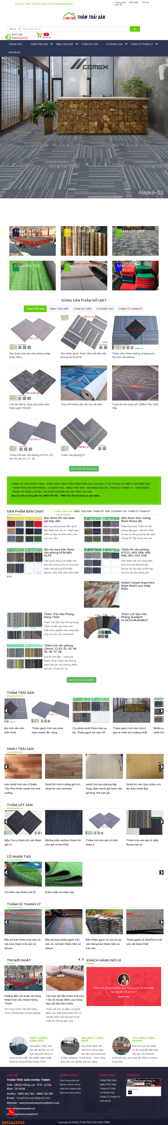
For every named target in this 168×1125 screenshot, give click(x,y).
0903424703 (20, 38)
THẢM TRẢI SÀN (39, 44)
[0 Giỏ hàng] (39, 38)
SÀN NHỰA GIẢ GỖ (97, 487)
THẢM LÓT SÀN (89, 44)
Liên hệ (118, 4)
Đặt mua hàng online (70, 1092)
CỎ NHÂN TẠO (114, 44)
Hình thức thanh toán (70, 1088)
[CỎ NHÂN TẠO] (32, 275)
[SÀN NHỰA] (135, 275)
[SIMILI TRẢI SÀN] (84, 240)
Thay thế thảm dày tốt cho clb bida (81, 404)
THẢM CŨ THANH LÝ (142, 44)
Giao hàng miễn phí (69, 1080)
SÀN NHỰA (15, 52)
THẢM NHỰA (142, 487)
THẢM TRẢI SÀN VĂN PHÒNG (29, 487)
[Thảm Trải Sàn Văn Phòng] (84, 16)
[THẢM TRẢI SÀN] (32, 240)
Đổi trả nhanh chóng (70, 1084)
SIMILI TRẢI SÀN (64, 44)
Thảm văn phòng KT (73, 455)
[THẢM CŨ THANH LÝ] (84, 275)
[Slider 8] (84, 103)
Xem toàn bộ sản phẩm (84, 468)
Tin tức (145, 2)
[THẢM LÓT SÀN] (135, 240)
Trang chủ (120, 2)
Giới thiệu (134, 2)
